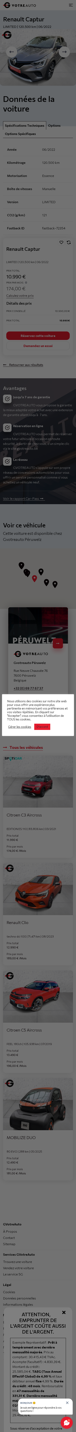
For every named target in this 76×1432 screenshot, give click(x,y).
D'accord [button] (42, 726)
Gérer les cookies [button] (19, 727)
